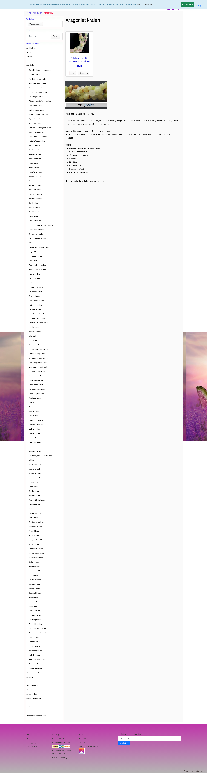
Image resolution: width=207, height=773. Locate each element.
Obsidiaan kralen (35, 478)
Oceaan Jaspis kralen (37, 371)
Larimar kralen (34, 429)
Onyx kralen (33, 482)
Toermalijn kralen (35, 624)
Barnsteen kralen (35, 194)
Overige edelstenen (33, 698)
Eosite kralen (34, 261)
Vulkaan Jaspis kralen (37, 389)
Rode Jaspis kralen (36, 385)
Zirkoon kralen (34, 664)
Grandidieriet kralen (36, 300)
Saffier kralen (34, 562)
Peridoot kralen (34, 495)
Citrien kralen (34, 243)
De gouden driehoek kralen (39, 247)
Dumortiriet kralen (35, 256)
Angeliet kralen (34, 163)
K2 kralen (32, 402)
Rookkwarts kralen (36, 549)
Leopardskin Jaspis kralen (39, 367)
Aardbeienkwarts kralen (38, 79)
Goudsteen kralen (35, 292)
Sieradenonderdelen (34, 673)
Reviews (29, 56)
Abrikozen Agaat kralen (37, 83)
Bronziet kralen (34, 207)
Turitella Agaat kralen (37, 141)
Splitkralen (33, 606)
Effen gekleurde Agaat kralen (40, 101)
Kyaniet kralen (34, 416)
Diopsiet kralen (34, 252)
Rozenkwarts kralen (36, 553)
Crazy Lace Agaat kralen (38, 92)
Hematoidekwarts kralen (38, 318)
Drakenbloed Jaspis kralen (39, 358)
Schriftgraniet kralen (36, 571)
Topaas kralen (34, 637)
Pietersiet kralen (35, 504)
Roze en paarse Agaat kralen (40, 128)
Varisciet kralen (34, 655)
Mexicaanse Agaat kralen (38, 114)
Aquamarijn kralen (36, 176)
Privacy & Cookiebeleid (144, 4)
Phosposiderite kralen (37, 500)
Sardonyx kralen (35, 566)
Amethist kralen (34, 150)
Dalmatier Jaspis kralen (37, 354)
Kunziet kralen (34, 411)
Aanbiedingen (31, 48)
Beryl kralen (33, 203)
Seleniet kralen (34, 575)
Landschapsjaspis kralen (38, 363)
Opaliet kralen (34, 491)
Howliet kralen (34, 327)
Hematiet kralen (35, 309)
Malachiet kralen (35, 451)
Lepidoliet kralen (35, 442)
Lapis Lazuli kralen (36, 425)
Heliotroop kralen (35, 305)
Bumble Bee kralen (36, 212)
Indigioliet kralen (35, 331)
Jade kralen (33, 340)
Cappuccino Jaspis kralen (38, 349)
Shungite (29, 690)
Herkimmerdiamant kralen (38, 323)
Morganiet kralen (35, 473)
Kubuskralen (33, 407)
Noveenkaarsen (32, 686)
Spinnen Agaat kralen (37, 132)
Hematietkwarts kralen (37, 314)
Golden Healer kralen (37, 287)
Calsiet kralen (34, 216)
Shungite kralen (35, 589)
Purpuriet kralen (35, 513)
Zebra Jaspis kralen (36, 394)
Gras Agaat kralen (35, 105)
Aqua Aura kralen (35, 172)
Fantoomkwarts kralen (37, 269)
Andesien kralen (35, 159)
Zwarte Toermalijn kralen (38, 633)
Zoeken (55, 36)
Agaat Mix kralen (35, 119)
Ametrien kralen (35, 154)
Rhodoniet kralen (35, 526)
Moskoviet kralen (35, 469)
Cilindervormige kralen (37, 238)
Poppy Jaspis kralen (36, 380)
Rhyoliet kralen (34, 531)
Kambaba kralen (35, 398)
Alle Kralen (30, 65)
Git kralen (32, 283)
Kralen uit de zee (35, 74)
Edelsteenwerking (33, 707)
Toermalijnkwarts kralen (38, 628)
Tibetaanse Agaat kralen (38, 136)
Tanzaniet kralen (35, 615)
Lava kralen (33, 438)
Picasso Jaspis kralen (37, 376)
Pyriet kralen (33, 518)
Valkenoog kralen (35, 651)
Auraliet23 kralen (35, 185)
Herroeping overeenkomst (36, 715)
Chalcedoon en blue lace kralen (41, 225)
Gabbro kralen (34, 278)
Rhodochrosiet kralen (37, 522)
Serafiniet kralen (35, 580)
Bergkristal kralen (35, 199)
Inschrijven (124, 743)
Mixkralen (32, 460)
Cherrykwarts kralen (36, 230)
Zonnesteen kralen (36, 668)
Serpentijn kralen (35, 584)
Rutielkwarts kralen (36, 557)
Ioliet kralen (33, 336)
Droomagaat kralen (36, 97)
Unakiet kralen (34, 646)
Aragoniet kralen (35, 181)
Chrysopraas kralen (36, 234)
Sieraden (29, 677)
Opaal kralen (33, 487)
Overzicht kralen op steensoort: (40, 70)
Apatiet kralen (34, 168)
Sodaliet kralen (34, 597)
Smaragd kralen (35, 593)
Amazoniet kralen (35, 145)
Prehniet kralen (34, 509)
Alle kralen (38, 13)
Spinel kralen (34, 602)
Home (29, 13)
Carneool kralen (35, 221)
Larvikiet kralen (34, 433)
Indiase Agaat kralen (36, 110)
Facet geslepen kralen (37, 265)
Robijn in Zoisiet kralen (37, 540)
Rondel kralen (34, 544)
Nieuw (28, 52)
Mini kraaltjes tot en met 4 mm (40, 456)
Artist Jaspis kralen (36, 345)
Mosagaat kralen (35, 123)
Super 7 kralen (34, 611)
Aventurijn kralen (35, 190)
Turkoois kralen (34, 642)
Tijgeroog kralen (35, 620)
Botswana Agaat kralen (37, 88)
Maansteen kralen (35, 447)
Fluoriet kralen (34, 274)
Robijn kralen (34, 535)
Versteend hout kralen (37, 659)
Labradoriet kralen (36, 420)
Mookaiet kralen (35, 464)
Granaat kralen (34, 296)
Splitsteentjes (31, 694)
